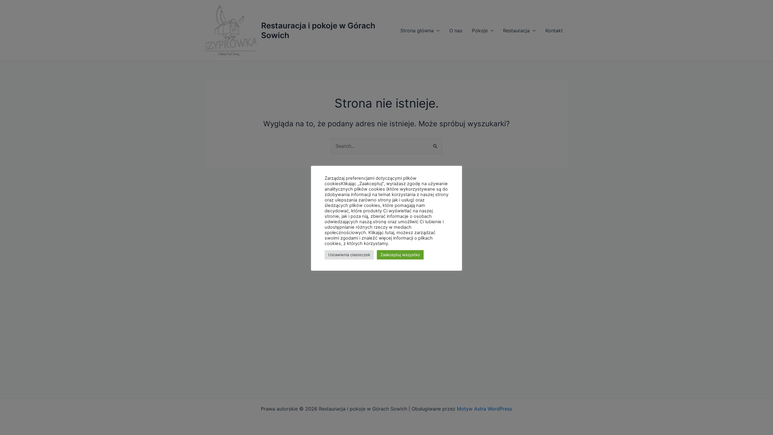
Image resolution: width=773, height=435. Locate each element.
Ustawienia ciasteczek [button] (349, 254)
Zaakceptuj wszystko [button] (400, 254)
